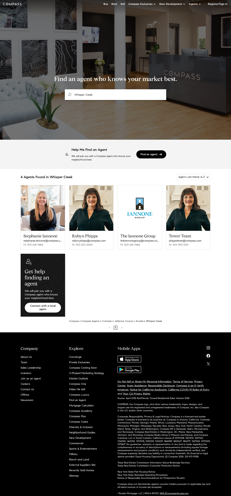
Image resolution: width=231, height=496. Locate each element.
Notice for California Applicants (148, 389)
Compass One (77, 383)
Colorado (107, 321)
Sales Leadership (31, 367)
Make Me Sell (77, 389)
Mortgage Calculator (81, 405)
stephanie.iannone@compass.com (43, 240)
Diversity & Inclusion (81, 427)
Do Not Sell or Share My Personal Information (144, 381)
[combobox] (115, 94)
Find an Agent (77, 400)
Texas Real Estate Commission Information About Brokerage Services (154, 462)
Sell (123, 4)
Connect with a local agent (43, 307)
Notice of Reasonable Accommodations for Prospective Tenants (151, 478)
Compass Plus (77, 416)
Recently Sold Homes (81, 470)
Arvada (139, 321)
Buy (105, 4)
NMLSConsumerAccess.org (174, 493)
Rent (114, 4)
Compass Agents (90, 321)
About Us (26, 357)
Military (73, 454)
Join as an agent (31, 378)
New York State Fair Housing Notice (136, 471)
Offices (25, 394)
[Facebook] (208, 355)
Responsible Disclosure (161, 385)
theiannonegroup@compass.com (139, 240)
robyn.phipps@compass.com (89, 240)
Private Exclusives (79, 362)
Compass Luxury (79, 394)
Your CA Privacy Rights (136, 393)
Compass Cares (78, 421)
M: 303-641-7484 (33, 244)
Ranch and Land (79, 459)
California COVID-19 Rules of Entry (188, 389)
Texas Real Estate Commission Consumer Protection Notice (149, 465)
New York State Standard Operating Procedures (143, 475)
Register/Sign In (218, 4)
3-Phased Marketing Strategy (86, 373)
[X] (208, 363)
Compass (74, 321)
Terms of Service (183, 381)
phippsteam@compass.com (185, 240)
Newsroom (27, 400)
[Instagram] (208, 347)
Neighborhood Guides (82, 432)
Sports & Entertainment (83, 448)
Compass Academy (80, 410)
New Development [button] (170, 4)
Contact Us (27, 389)
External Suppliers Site (82, 464)
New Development (80, 437)
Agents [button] (193, 4)
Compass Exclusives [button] (140, 4)
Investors (26, 373)
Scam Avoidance (137, 385)
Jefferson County (123, 321)
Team (24, 362)
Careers (25, 383)
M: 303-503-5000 (82, 244)
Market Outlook (78, 378)
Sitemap (74, 475)
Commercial (76, 443)
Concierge (75, 357)
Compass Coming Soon (83, 367)
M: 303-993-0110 (178, 244)
